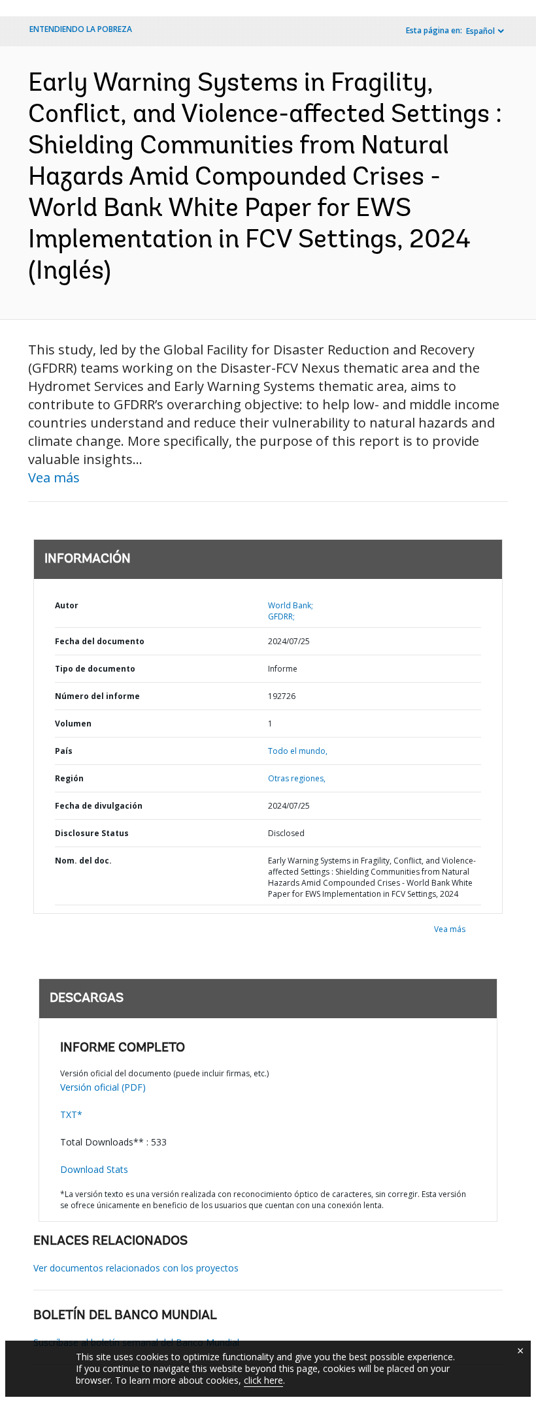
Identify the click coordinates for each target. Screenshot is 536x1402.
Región (69, 778)
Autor (66, 605)
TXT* (71, 1114)
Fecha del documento (99, 641)
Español (480, 31)
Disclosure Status (92, 833)
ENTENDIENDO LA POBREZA (80, 29)
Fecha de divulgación (98, 805)
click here (263, 1380)
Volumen (73, 723)
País (64, 750)
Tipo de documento (95, 668)
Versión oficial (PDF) (103, 1087)
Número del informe (97, 696)
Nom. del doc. (83, 860)
